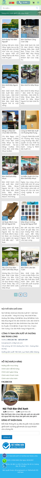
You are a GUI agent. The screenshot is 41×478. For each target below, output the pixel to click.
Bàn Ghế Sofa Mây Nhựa (9, 177)
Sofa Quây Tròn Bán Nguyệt (9, 40)
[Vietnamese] (13, 2)
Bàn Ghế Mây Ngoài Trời (10, 86)
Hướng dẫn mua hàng (10, 365)
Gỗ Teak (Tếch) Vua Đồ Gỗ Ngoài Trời (9, 223)
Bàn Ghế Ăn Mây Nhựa (30, 85)
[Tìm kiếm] (37, 8)
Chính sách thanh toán (10, 375)
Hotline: (9, 340)
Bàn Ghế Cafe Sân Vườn (28, 268)
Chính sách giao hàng (10, 372)
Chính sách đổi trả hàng (10, 369)
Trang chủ (5, 13)
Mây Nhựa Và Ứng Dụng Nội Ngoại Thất (29, 223)
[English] (10, 2)
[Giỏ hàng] (33, 2)
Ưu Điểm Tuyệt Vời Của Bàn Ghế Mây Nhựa (29, 177)
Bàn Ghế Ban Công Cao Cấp (28, 40)
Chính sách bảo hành (10, 378)
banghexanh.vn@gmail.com (12, 343)
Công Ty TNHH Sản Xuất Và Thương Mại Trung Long (29, 133)
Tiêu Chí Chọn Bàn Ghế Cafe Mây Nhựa (10, 268)
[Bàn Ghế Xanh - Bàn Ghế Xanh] (4, 2)
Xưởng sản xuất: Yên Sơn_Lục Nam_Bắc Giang (20, 352)
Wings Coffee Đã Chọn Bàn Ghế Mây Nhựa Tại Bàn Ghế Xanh (9, 134)
